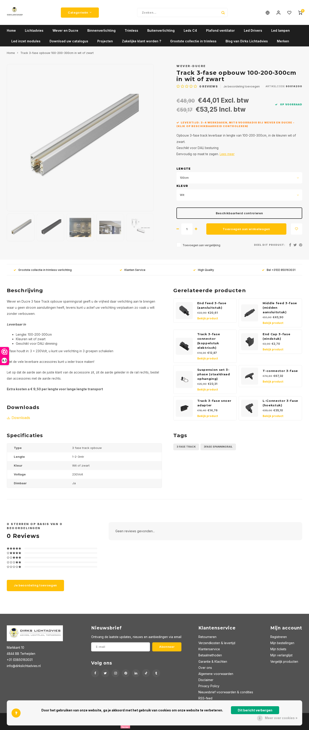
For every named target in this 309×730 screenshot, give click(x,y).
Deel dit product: (269, 244)
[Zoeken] (223, 12)
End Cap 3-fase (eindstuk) (276, 336)
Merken (283, 41)
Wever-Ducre (191, 66)
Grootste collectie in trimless (193, 41)
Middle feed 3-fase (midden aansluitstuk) (280, 307)
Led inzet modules (25, 41)
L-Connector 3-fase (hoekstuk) (280, 403)
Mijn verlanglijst (281, 655)
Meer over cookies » (281, 718)
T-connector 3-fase (280, 371)
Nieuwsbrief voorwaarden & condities (225, 692)
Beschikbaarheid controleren (239, 213)
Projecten (105, 41)
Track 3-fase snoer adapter (214, 403)
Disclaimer (205, 680)
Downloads (21, 418)
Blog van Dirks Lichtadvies (247, 41)
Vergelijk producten (284, 661)
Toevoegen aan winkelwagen (246, 229)
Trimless (131, 30)
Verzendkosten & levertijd (216, 643)
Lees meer (227, 154)
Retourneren (207, 637)
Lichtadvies (34, 30)
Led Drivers (253, 30)
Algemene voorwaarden (215, 674)
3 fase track (186, 446)
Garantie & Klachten (212, 661)
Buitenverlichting (161, 30)
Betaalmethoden (210, 655)
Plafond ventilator (220, 30)
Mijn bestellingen (282, 643)
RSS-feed (205, 698)
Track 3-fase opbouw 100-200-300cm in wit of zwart (57, 53)
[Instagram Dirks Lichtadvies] (115, 673)
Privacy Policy (208, 686)
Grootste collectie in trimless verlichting (45, 270)
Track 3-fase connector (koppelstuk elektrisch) (208, 340)
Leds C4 (190, 30)
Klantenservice (209, 649)
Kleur (182, 186)
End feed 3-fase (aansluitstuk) (211, 305)
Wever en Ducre (65, 30)
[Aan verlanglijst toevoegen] (296, 229)
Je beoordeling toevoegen (241, 86)
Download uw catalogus (69, 41)
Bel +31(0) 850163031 (281, 270)
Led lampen (280, 30)
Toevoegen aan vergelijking (201, 245)
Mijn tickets (278, 649)
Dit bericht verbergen (255, 710)
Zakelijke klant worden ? (141, 41)
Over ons (205, 668)
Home (11, 30)
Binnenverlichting (101, 30)
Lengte (183, 168)
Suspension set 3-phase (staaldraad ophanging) (213, 374)
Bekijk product (207, 318)
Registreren (278, 637)
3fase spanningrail (218, 446)
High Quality (206, 270)
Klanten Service (134, 270)
